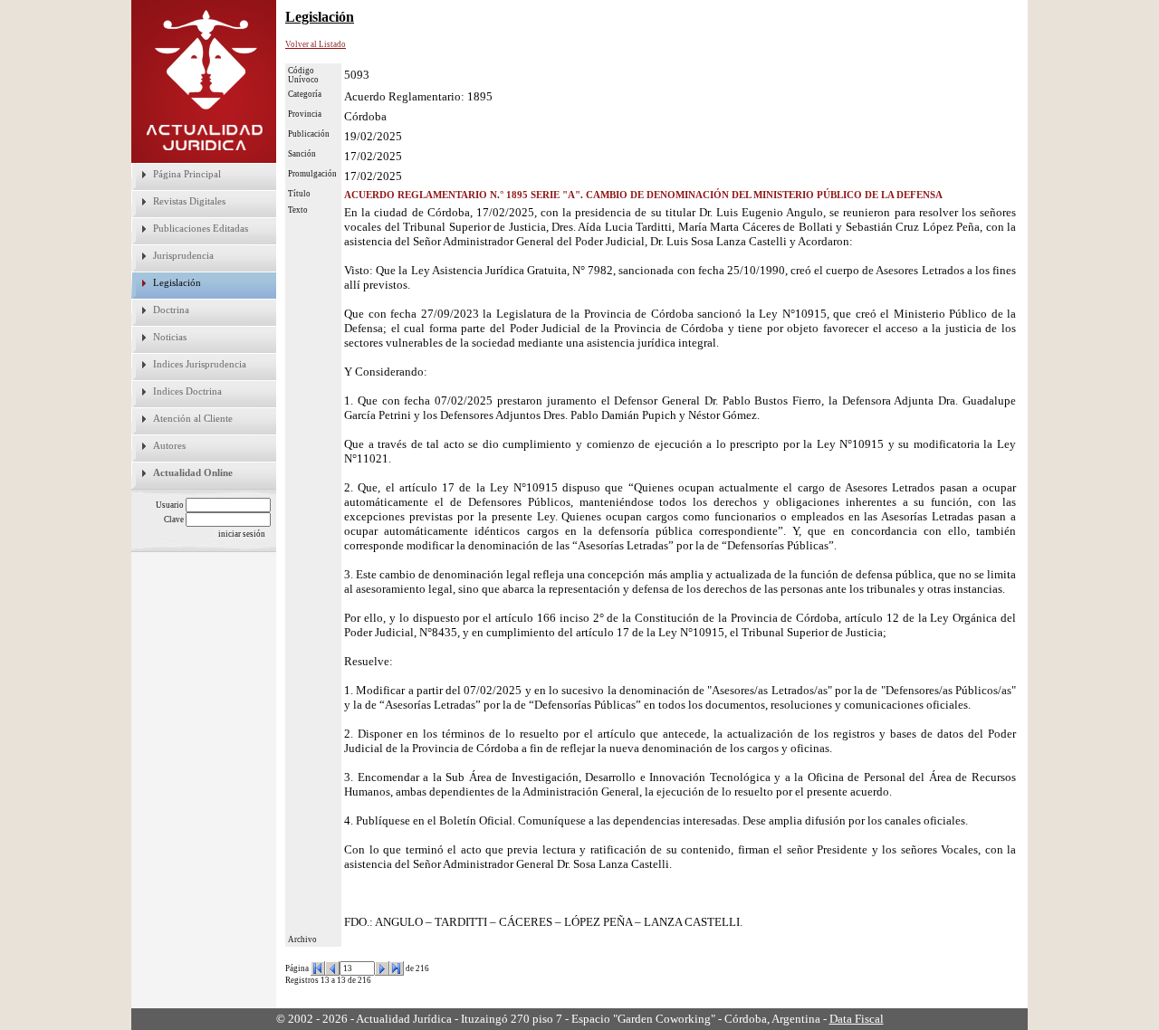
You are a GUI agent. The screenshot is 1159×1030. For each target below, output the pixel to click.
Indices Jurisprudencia (199, 363)
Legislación (177, 282)
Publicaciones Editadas (200, 228)
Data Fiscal (856, 1018)
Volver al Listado (315, 44)
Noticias (170, 336)
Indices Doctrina (187, 391)
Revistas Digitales (189, 201)
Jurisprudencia (183, 255)
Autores (169, 445)
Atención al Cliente (193, 418)
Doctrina (171, 309)
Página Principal (187, 173)
